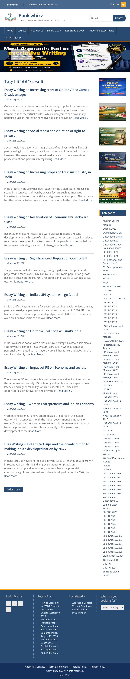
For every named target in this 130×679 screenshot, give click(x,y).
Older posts (14, 489)
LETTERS (107, 385)
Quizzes (107, 469)
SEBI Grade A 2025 (112, 547)
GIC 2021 (107, 290)
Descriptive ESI (111, 240)
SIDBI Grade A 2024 (113, 555)
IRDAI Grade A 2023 (113, 381)
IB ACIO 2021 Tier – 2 (114, 298)
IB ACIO (107, 294)
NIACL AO (108, 430)
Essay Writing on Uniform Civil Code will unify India (42, 331)
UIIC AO (107, 563)
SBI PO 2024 (109, 523)
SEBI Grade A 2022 (112, 535)
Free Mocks (36, 30)
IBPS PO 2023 (110, 310)
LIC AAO (107, 389)
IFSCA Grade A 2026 (113, 340)
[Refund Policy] (20, 603)
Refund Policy (79, 609)
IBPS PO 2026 (110, 322)
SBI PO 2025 (109, 527)
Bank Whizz (65, 674)
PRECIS (106, 465)
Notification (109, 434)
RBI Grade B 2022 (112, 477)
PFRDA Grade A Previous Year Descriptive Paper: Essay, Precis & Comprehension (50, 626)
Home (9, 30)
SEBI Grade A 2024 (112, 543)
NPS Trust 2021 (111, 438)
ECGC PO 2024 (110, 255)
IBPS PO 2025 (110, 318)
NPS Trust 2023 (111, 442)
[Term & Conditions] (14, 603)
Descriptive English (113, 236)
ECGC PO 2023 (110, 251)
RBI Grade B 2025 (112, 489)
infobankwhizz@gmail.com (43, 4)
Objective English (112, 450)
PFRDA (106, 454)
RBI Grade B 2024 (112, 485)
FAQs (105, 282)
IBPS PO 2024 (110, 314)
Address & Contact (82, 602)
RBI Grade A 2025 (112, 473)
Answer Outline (111, 220)
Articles (107, 224)
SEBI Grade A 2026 (112, 551)
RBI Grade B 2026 (75, 30)
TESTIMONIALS (111, 559)
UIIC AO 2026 (110, 567)
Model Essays (110, 393)
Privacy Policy (79, 612)
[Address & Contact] (8, 603)
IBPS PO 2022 (110, 306)
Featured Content (112, 286)
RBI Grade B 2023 (112, 481)
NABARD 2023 (110, 397)
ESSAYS (107, 278)
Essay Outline (110, 274)
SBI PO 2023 (109, 519)
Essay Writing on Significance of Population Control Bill (45, 258)
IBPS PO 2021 (110, 302)
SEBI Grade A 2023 (112, 539)
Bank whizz (31, 15)
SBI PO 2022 (109, 515)
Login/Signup (13, 37)
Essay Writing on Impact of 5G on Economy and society (45, 367)
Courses (114, 4)
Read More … (80, 118)
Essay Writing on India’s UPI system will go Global (41, 295)
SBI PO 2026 (54, 30)
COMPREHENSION (112, 232)
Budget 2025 (109, 228)
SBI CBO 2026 (110, 512)
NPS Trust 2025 (111, 446)
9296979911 (14, 4)
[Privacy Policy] (8, 609)
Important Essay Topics (101, 30)
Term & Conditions (82, 606)
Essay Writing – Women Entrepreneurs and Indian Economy (49, 404)
